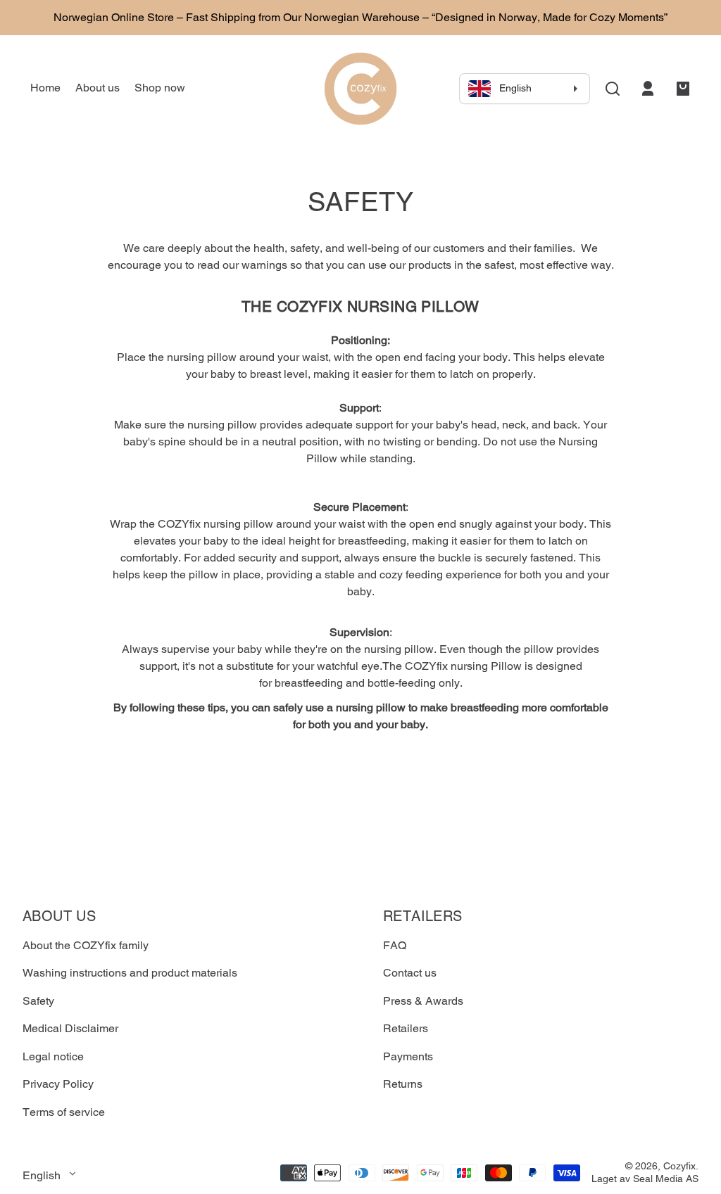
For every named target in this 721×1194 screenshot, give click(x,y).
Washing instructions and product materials (130, 972)
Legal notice (53, 1056)
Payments (408, 1056)
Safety (38, 1001)
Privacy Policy (58, 1084)
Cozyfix (679, 1165)
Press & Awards (423, 1001)
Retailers (405, 1028)
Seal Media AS (665, 1178)
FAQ (394, 945)
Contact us (410, 972)
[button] (612, 88)
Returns (402, 1084)
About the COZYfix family (86, 945)
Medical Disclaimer (70, 1028)
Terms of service (64, 1112)
